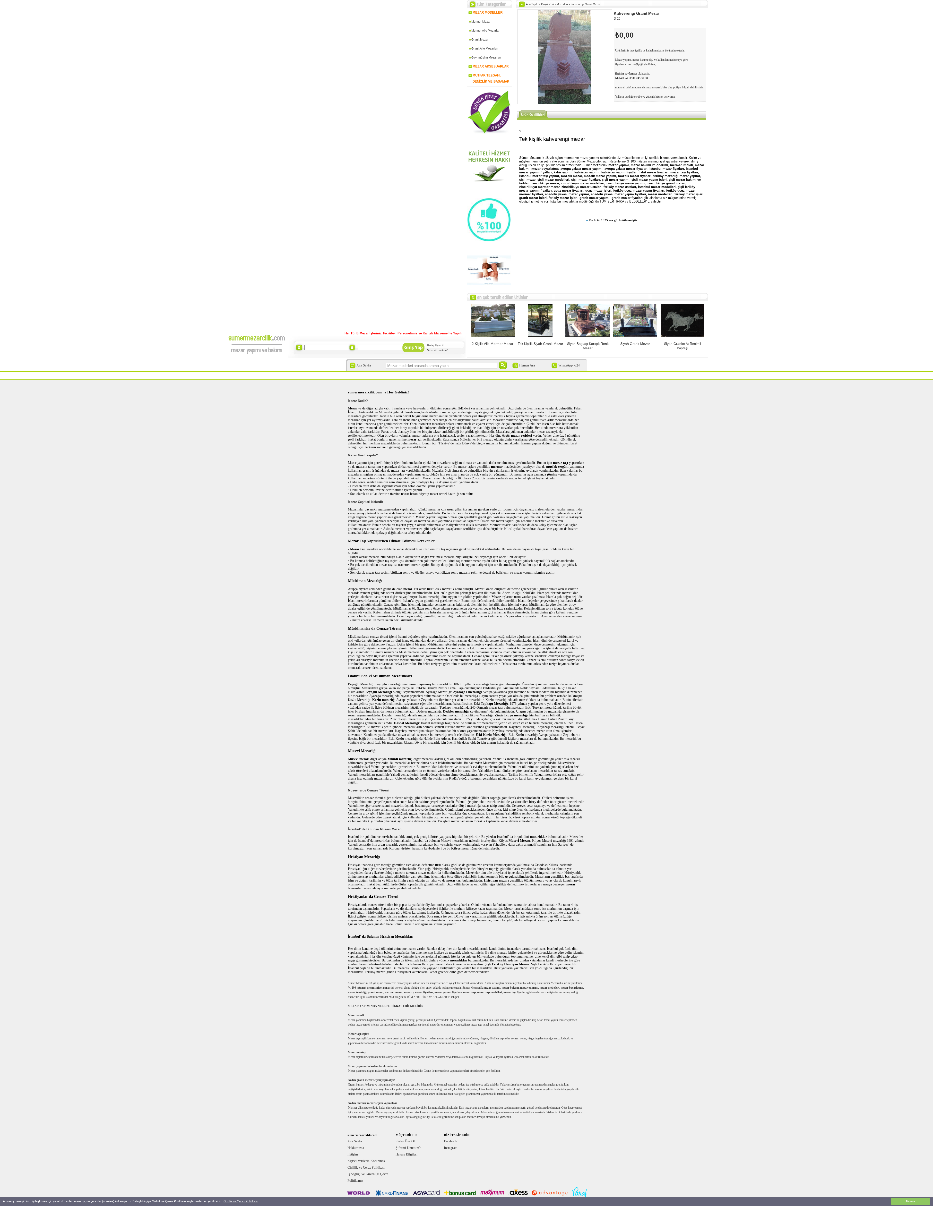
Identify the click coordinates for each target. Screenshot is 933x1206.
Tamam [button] (910, 1201)
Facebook (450, 1141)
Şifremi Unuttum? (437, 350)
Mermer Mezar (481, 21)
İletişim (352, 1154)
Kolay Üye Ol (435, 345)
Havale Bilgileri (406, 1154)
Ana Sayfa (363, 365)
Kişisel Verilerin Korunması (366, 1161)
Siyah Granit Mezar (635, 344)
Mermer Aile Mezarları (485, 30)
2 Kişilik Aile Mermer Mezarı (493, 344)
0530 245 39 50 (639, 78)
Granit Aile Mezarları (484, 48)
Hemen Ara (527, 365)
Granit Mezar (479, 39)
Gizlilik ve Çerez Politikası (366, 1167)
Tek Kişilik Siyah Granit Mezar (540, 344)
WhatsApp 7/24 (569, 365)
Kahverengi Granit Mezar (585, 4)
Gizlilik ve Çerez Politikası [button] (241, 1201)
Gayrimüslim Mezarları (486, 57)
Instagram (451, 1148)
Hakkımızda (355, 1148)
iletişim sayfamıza (626, 73)
